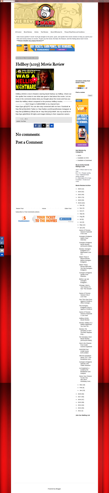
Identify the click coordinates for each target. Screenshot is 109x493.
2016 (79, 399)
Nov (81, 208)
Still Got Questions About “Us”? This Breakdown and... (85, 357)
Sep (81, 214)
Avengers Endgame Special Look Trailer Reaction (85, 363)
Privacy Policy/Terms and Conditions (75, 32)
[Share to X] (24, 119)
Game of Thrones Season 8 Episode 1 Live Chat (85, 313)
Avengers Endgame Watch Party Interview (85, 238)
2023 (79, 191)
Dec (81, 205)
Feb (81, 387)
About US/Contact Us (56, 32)
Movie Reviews (28, 32)
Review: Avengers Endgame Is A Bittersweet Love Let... (85, 251)
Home (44, 208)
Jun (81, 222)
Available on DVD (83, 158)
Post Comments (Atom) (31, 212)
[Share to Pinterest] (27, 119)
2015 (79, 402)
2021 (79, 197)
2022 (79, 194)
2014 (79, 405)
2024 (79, 189)
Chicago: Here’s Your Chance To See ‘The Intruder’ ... (85, 288)
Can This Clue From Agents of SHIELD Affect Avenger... (85, 301)
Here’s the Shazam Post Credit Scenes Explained (85, 344)
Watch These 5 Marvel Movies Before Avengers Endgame (85, 259)
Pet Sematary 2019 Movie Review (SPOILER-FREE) (85, 338)
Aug (81, 216)
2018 (79, 394)
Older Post (68, 208)
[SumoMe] (52, 126)
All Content (18, 32)
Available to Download (84, 160)
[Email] (48, 126)
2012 (79, 411)
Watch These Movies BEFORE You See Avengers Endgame (85, 267)
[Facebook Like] (40, 126)
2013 (79, 408)
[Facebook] (36, 126)
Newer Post (19, 208)
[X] (44, 126)
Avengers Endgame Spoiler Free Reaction (85, 274)
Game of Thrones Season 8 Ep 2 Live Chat (84, 295)
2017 (79, 397)
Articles (36, 32)
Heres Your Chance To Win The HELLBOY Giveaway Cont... (85, 378)
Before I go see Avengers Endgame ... (84, 280)
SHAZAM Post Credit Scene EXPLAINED (84, 351)
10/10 (79, 155)
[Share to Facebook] (25, 119)
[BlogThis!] (22, 119)
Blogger (58, 489)
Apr (81, 228)
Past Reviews (44, 32)
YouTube (23, 121)
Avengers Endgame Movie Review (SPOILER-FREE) (85, 244)
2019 (79, 203)
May (81, 225)
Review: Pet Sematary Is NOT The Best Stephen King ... (85, 331)
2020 (79, 200)
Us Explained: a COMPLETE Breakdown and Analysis (84, 370)
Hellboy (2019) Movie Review (84, 319)
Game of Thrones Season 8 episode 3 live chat (85, 231)
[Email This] (21, 119)
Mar (81, 385)
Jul (81, 219)
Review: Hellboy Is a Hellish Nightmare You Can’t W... (85, 324)
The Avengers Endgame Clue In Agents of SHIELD (85, 307)
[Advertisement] (44, 193)
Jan (81, 390)
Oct (81, 211)
